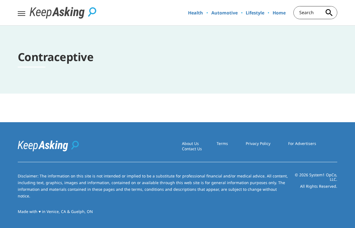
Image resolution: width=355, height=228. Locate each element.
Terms (222, 143)
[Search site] (329, 12)
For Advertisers (302, 143)
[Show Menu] (21, 12)
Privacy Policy (258, 143)
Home (279, 13)
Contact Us (192, 148)
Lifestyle (255, 13)
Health (195, 13)
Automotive (224, 13)
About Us (190, 143)
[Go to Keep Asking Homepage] (63, 13)
